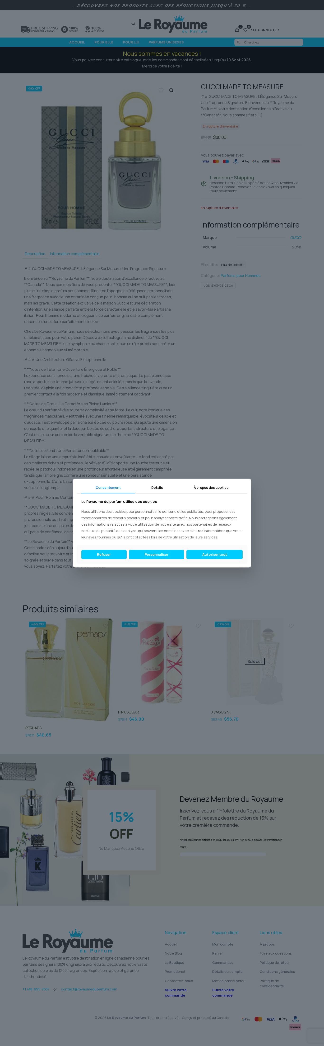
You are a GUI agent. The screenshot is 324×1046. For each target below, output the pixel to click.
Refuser (104, 554)
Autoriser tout (214, 554)
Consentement (108, 487)
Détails (157, 487)
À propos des (211, 487)
